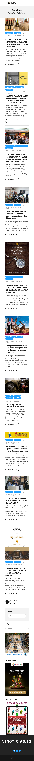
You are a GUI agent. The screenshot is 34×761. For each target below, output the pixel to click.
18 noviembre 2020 (21, 91)
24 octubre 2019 (20, 150)
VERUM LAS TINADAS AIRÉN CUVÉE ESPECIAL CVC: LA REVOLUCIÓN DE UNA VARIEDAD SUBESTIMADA (16, 43)
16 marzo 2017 (18, 494)
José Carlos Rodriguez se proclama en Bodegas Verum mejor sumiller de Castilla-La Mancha (16, 214)
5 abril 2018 (19, 281)
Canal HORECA (10, 87)
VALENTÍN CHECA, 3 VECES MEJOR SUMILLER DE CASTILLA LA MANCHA (16, 500)
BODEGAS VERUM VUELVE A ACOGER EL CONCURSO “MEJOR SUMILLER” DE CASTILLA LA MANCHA (16, 288)
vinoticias (17, 33)
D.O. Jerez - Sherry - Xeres (13, 395)
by (9, 91)
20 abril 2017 (17, 442)
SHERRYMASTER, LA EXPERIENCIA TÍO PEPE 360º (15, 405)
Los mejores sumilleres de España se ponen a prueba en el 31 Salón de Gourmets (16, 448)
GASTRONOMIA (13, 13)
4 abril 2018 (19, 341)
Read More (11, 65)
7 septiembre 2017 (20, 400)
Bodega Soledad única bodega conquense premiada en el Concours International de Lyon (16, 348)
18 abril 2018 (17, 207)
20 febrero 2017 (18, 564)
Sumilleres (9, 33)
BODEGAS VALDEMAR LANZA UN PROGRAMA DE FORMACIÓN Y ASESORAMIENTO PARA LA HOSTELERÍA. (16, 99)
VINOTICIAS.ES (17, 741)
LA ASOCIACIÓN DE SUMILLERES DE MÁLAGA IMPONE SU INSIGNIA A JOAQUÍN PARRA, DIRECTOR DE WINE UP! (16, 158)
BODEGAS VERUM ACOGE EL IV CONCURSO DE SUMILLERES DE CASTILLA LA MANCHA (16, 571)
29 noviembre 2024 (19, 35)
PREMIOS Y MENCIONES (21, 146)
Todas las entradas (18, 12)
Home (9, 12)
